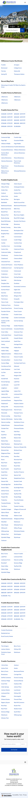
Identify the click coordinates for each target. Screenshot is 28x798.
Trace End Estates (18, 500)
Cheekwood (4, 258)
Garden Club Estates (19, 317)
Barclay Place (4, 199)
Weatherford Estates (6, 518)
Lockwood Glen (18, 394)
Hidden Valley (5, 350)
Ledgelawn (4, 388)
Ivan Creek (17, 369)
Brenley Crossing (5, 227)
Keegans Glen (17, 375)
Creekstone (4, 274)
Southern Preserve (19, 472)
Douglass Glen (5, 283)
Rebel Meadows (5, 444)
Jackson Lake (17, 372)
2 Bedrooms (4, 96)
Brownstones (4, 230)
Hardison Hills (18, 683)
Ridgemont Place (5, 453)
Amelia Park (17, 190)
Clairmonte (17, 261)
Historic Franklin (18, 357)
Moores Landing (5, 416)
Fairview (3, 71)
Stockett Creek (18, 481)
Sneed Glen (4, 472)
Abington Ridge (5, 183)
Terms (20, 795)
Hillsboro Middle (5, 143)
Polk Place (17, 431)
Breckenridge (4, 224)
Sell (18, 26)
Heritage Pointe (18, 344)
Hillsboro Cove (5, 357)
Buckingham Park (18, 230)
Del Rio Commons (6, 677)
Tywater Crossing (18, 506)
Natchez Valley (18, 419)
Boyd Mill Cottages (19, 218)
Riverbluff (16, 453)
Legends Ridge (5, 391)
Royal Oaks (17, 465)
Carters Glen (4, 249)
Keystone (16, 378)
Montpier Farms (18, 413)
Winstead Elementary (20, 171)
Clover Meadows (18, 264)
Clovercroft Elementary (7, 146)
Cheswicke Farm (5, 261)
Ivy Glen (3, 372)
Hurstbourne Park (6, 366)
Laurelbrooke (4, 385)
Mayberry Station (18, 403)
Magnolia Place (18, 400)
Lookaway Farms (5, 397)
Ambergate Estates (19, 187)
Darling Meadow (18, 277)
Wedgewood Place (19, 518)
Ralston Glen (17, 437)
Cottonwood (17, 271)
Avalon (16, 196)
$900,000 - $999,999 (6, 126)
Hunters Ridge (5, 363)
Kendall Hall (4, 378)
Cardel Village (17, 240)
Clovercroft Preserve (6, 264)
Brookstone (4, 674)
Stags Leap (4, 478)
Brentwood (4, 68)
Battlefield (4, 202)
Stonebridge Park (5, 484)
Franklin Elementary (19, 146)
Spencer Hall (17, 475)
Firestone (16, 305)
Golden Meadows (18, 325)
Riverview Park (18, 459)
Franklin (3, 65)
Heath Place (17, 341)
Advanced (12, 26)
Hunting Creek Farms (19, 363)
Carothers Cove (5, 246)
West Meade (4, 525)
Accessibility (16, 795)
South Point (4, 475)
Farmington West (18, 302)
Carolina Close (18, 243)
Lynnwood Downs (6, 400)
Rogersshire (17, 462)
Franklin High (17, 137)
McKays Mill (4, 406)
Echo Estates (17, 292)
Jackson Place (17, 687)
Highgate (16, 350)
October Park (4, 428)
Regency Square (5, 702)
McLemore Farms (18, 406)
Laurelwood (17, 690)
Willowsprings (5, 531)
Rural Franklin (5, 469)
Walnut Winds (5, 512)
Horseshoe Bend (5, 360)
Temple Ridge (17, 497)
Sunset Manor (5, 493)
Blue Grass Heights (19, 215)
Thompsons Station (19, 74)
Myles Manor (17, 416)
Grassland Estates (19, 329)
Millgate (3, 696)
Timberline (4, 500)
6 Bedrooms (4, 103)
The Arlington (5, 646)
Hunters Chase (18, 360)
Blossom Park (5, 215)
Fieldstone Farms (5, 305)
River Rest (16, 456)
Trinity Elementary (19, 166)
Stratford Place (18, 484)
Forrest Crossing (18, 308)
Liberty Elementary (6, 158)
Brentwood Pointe (19, 671)
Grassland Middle (18, 140)
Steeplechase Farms (19, 478)
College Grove (18, 68)
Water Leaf (17, 512)
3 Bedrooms (17, 96)
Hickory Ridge (5, 347)
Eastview (3, 292)
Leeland (16, 388)
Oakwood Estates (18, 425)
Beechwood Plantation (20, 205)
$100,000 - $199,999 (6, 114)
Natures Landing (5, 422)
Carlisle (3, 243)
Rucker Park (17, 705)
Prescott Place (18, 699)
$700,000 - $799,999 (6, 123)
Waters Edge (4, 515)
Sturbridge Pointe (18, 487)
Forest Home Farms (6, 308)
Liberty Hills (4, 394)
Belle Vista (17, 208)
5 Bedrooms (17, 100)
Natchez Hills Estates (7, 419)
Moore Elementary (19, 158)
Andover (3, 193)
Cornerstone (4, 271)
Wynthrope (17, 537)
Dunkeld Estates (5, 286)
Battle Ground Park (19, 202)
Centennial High (5, 137)
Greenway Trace (18, 332)
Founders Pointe (5, 311)
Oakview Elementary (6, 161)
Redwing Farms (18, 444)
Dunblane (16, 283)
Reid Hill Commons (19, 702)
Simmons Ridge (18, 563)
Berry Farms (17, 211)
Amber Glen (4, 190)
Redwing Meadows (6, 447)
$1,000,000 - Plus (6, 595)
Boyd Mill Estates (6, 221)
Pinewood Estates (19, 428)
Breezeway (17, 224)
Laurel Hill (16, 385)
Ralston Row (4, 441)
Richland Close (18, 450)
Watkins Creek (18, 515)
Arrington (16, 65)
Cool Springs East (18, 268)
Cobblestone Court (6, 268)
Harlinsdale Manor (6, 335)
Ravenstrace (17, 441)
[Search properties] (22, 30)
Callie (2, 236)
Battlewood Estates (6, 205)
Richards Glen (5, 450)
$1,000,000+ (17, 126)
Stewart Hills (4, 481)
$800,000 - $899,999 (19, 123)
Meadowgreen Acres (6, 409)
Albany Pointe (5, 187)
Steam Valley (4, 566)
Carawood (4, 240)
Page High (4, 140)
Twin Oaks (17, 503)
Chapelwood (17, 252)
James (3, 375)
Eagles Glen (17, 289)
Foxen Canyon (18, 311)
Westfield (3, 521)
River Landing (5, 456)
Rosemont (4, 465)
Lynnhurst (16, 397)
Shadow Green (18, 708)
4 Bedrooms (4, 100)
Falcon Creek (4, 302)
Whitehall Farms (18, 525)
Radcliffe (3, 437)
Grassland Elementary (7, 149)
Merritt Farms (18, 409)
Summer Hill (17, 490)
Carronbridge (17, 246)
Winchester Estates (19, 531)
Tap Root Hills (17, 493)
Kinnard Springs (5, 381)
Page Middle (17, 143)
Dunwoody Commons (20, 286)
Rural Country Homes (7, 636)
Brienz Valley (17, 227)
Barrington (17, 199)
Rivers (3, 459)
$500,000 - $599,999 (6, 120)
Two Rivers (4, 506)
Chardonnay (4, 255)
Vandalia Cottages (6, 509)
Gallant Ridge (4, 317)
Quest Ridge (17, 434)
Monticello (4, 413)
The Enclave (4, 299)
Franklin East (4, 314)
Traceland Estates (6, 503)
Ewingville (16, 299)
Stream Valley (5, 487)
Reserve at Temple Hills (20, 447)
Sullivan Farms (5, 490)
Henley (3, 344)
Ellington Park (18, 296)
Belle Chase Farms (6, 208)
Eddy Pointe (4, 296)
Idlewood (16, 366)
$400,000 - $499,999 (19, 117)
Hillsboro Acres (18, 353)
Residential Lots (5, 633)
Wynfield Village (5, 537)
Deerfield (3, 280)
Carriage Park (17, 674)
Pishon (3, 431)
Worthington (17, 534)
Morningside (17, 696)
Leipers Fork (17, 391)
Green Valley (4, 332)
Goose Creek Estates (6, 329)
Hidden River (17, 347)
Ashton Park (4, 196)
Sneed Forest (17, 469)
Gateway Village (5, 325)
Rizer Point (4, 462)
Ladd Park (16, 381)
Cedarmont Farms (19, 249)
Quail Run (4, 434)
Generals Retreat (18, 680)
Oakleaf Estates (5, 425)
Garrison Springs (18, 320)
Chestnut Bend (18, 258)
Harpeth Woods (18, 338)
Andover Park (17, 193)
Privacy (25, 795)
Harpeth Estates (18, 335)
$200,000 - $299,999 (19, 114)
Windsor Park (5, 534)
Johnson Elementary (19, 153)
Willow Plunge (18, 528)
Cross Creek (17, 274)
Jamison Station (5, 649)
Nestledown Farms (19, 422)
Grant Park (4, 683)
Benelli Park (4, 211)
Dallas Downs (5, 277)
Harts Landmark (5, 341)
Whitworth (4, 528)
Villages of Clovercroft (20, 509)
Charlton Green (18, 255)
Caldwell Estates (18, 233)
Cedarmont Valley (6, 252)
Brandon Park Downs (19, 221)
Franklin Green (18, 314)
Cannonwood (17, 236)
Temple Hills (4, 497)
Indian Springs (5, 687)
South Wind (17, 711)
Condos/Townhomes (6, 630)
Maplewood (4, 403)
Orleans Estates (5, 699)
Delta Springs (17, 280)
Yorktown (4, 540)
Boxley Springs (5, 218)
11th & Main (4, 665)
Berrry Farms (4, 671)
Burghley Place (5, 233)
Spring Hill (4, 74)
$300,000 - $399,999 (6, 117)
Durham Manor (5, 289)
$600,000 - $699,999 (19, 120)
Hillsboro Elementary (19, 149)
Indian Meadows (5, 369)
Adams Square (18, 183)
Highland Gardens (6, 353)
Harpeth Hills (4, 338)
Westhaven (17, 521)
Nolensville (17, 71)
